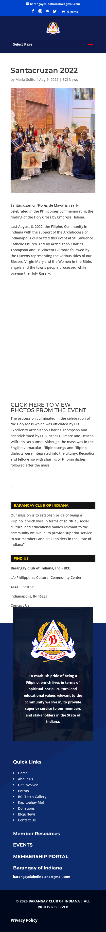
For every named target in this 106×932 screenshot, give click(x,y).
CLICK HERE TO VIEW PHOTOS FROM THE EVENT (48, 407)
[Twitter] (55, 13)
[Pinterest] (48, 13)
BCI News (70, 79)
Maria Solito (25, 79)
